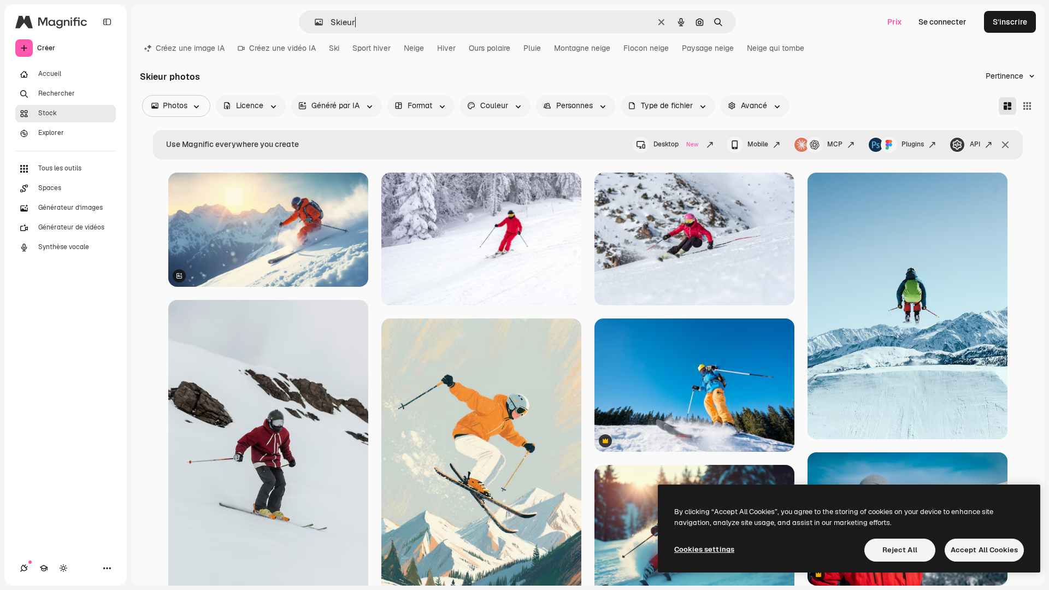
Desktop (675, 144)
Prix (894, 22)
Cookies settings (704, 549)
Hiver (446, 48)
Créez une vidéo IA (282, 48)
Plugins (912, 144)
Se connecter (942, 22)
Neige (414, 48)
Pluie (532, 48)
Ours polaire (489, 48)
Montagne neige (582, 48)
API (975, 144)
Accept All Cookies (984, 549)
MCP (834, 144)
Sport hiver (371, 48)
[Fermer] (1005, 144)
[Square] (1027, 106)
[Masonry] (1007, 106)
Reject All (899, 549)
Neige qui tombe (775, 48)
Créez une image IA (190, 48)
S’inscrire (1010, 22)
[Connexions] (24, 568)
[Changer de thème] (63, 568)
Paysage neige (708, 48)
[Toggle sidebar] (107, 22)
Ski (334, 48)
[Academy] (43, 568)
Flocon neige (646, 48)
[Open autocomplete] (314, 22)
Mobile (757, 144)
